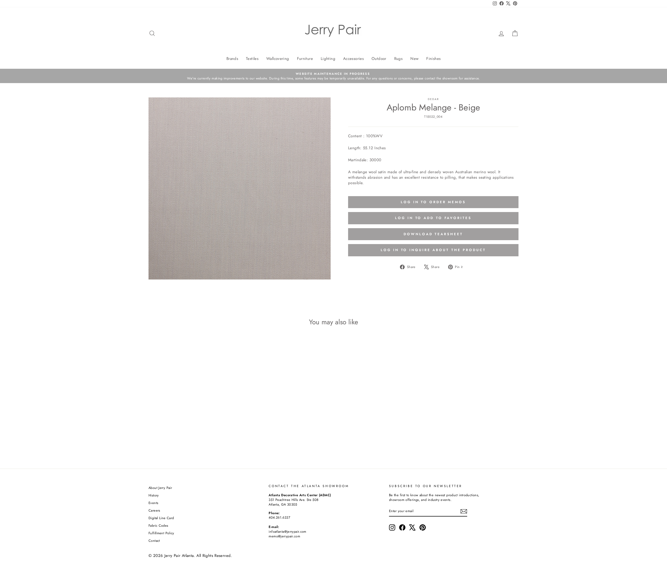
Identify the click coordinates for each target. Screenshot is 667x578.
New (414, 58)
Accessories (353, 58)
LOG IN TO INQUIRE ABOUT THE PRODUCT (433, 249)
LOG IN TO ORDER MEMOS (433, 202)
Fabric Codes (158, 525)
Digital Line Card (161, 517)
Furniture (305, 58)
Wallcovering (277, 58)
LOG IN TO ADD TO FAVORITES (433, 217)
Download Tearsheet (433, 234)
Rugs (398, 58)
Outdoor (379, 58)
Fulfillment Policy (161, 533)
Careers (154, 510)
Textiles (252, 58)
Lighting (328, 58)
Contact (154, 540)
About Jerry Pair (160, 487)
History (154, 495)
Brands (232, 58)
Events (153, 502)
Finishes (433, 58)
